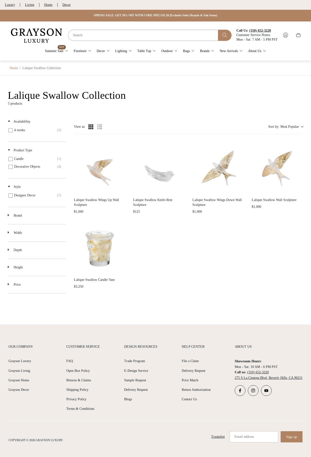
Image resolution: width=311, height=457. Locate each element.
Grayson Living (19, 371)
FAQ (69, 361)
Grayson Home (19, 380)
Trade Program (134, 361)
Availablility (21, 121)
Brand (17, 215)
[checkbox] (36, 130)
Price (17, 284)
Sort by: (283, 126)
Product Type (22, 150)
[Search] (225, 35)
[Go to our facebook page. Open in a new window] (240, 390)
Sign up (291, 437)
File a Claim (190, 361)
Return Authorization (196, 390)
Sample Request (135, 380)
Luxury (10, 5)
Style (17, 187)
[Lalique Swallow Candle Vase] (99, 248)
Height (18, 267)
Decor (66, 5)
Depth (17, 250)
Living (29, 5)
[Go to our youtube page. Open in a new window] (266, 390)
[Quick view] (120, 189)
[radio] (90, 126)
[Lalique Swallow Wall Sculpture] (277, 168)
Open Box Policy (78, 371)
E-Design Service (136, 371)
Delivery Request (136, 390)
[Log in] (285, 35)
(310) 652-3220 (258, 372)
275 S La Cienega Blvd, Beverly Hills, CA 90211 (268, 378)
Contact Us (189, 399)
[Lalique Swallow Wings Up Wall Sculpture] (99, 168)
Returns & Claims (78, 380)
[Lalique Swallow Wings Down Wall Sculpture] (218, 168)
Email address (244, 437)
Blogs (128, 399)
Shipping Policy (77, 390)
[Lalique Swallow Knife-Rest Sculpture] (159, 168)
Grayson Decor (19, 390)
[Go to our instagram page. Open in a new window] (253, 390)
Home (48, 5)
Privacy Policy (76, 399)
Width (17, 233)
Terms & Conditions (80, 409)
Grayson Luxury (20, 361)
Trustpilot (218, 437)
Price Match (190, 380)
